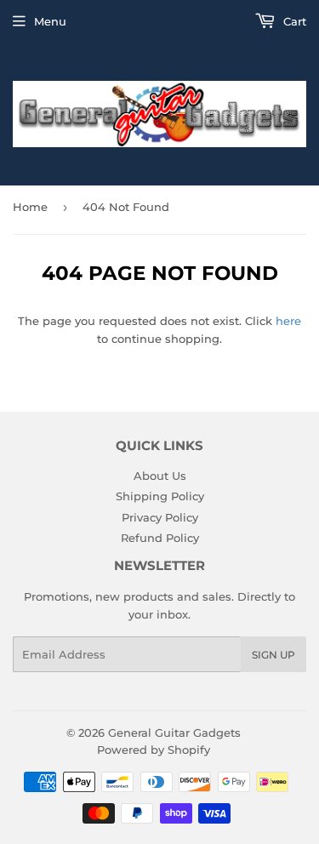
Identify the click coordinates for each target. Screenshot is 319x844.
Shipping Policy (160, 496)
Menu (50, 21)
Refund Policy (160, 538)
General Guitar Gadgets (174, 732)
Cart (293, 21)
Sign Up (273, 654)
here (288, 321)
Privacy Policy (160, 517)
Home (30, 207)
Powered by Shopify (153, 749)
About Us (160, 475)
